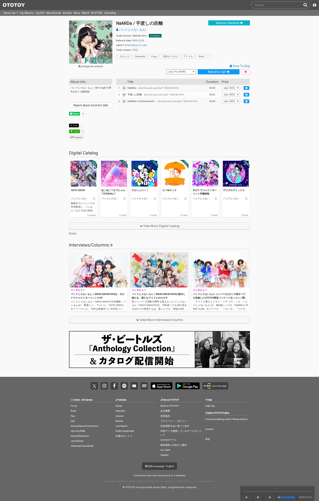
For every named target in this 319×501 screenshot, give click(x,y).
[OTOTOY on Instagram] (104, 386)
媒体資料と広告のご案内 (173, 445)
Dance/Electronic (80, 436)
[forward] (270, 497)
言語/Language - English (160, 466)
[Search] (306, 5)
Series (119, 405)
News (77, 12)
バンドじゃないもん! (132, 29)
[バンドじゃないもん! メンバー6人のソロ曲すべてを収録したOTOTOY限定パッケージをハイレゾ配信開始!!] (220, 269)
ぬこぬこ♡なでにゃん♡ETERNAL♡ (113, 191)
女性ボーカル (170, 56)
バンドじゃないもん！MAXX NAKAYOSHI (81, 198)
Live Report (122, 426)
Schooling (110, 12)
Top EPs (40, 12)
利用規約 (165, 416)
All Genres (87, 399)
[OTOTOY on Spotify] (124, 386)
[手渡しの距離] (124, 95)
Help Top (210, 405)
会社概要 (165, 410)
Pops (154, 56)
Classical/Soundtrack (82, 446)
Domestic (140, 56)
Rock (201, 56)
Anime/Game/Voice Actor (84, 426)
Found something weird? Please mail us (226, 419)
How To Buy (241, 66)
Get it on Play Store (187, 386)
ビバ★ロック (169, 190)
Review (119, 421)
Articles (67, 12)
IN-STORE (97, 12)
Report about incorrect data (90, 105)
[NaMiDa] (124, 88)
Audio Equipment (125, 431)
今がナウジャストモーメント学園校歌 (205, 191)
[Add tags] (210, 56)
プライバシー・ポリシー (173, 421)
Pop (73, 416)
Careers (164, 455)
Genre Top (10, 12)
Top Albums (26, 12)
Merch (85, 12)
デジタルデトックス (234, 190)
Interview (120, 410)
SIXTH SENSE (78, 190)
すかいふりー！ (140, 190)
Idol (73, 421)
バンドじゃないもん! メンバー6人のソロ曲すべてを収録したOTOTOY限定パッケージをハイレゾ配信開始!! (220, 298)
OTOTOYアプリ (168, 440)
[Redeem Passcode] (314, 5)
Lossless (155, 35)
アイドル (188, 56)
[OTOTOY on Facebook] (114, 386)
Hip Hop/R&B (78, 431)
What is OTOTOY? (169, 405)
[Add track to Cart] (246, 88)
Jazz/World (77, 441)
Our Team (165, 450)
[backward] (246, 497)
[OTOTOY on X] (94, 386)
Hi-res (74, 405)
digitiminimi (177, 487)
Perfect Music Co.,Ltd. (135, 45)
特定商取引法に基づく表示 (174, 426)
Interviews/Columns (89, 245)
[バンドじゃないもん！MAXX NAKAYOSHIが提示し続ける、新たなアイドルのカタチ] (159, 269)
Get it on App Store (161, 386)
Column (120, 416)
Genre (76, 399)
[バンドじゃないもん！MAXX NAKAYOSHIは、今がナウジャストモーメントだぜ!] (98, 269)
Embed (78, 137)
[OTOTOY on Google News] (144, 386)
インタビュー (78, 290)
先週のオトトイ (124, 436)
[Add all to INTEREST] (245, 71)
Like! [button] (75, 131)
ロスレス (124, 56)
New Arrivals (54, 12)
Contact (209, 429)
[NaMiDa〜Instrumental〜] (124, 101)
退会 (207, 439)
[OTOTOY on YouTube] (134, 386)
